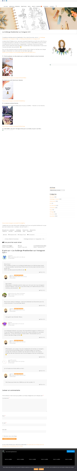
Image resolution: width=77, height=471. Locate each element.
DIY (50, 203)
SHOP (33, 6)
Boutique (52, 197)
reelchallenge (18, 231)
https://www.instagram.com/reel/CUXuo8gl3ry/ (13, 223)
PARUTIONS (23, 6)
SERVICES (11, 6)
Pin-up (20, 245)
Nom (3, 415)
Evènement (52, 207)
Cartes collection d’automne (11, 239)
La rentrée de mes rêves (40, 245)
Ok (36, 469)
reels (24, 231)
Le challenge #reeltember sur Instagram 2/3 (29, 38)
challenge (18, 230)
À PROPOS (45, 6)
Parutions (52, 214)
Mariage (52, 211)
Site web (4, 429)
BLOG (29, 6)
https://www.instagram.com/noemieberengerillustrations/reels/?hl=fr (18, 52)
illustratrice (25, 230)
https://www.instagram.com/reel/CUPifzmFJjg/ (13, 126)
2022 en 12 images (7, 245)
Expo (51, 209)
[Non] (75, 468)
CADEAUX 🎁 (39, 6)
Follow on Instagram (70, 451)
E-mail (4, 423)
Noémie (5, 234)
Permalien (12, 258)
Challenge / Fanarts (22, 234)
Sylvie (11, 255)
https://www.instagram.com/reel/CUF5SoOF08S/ (14, 77)
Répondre (42, 272)
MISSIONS (17, 6)
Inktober (11, 231)
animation (12, 230)
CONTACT (52, 6)
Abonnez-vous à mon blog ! (10, 436)
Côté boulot (52, 201)
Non (41, 469)
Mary (11, 322)
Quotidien (52, 216)
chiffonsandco (13, 360)
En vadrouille (53, 205)
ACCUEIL (6, 6)
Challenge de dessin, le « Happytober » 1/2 (34, 239)
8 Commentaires (31, 234)
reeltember (29, 231)
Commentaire (5, 398)
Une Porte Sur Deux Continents (17, 293)
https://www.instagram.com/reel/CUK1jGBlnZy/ (13, 100)
